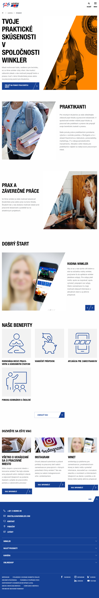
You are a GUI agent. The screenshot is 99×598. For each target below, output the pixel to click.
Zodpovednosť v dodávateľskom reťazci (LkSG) (17, 583)
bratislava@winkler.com (16, 516)
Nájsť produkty (10, 548)
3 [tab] (52, 310)
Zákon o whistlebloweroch (11, 586)
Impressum (5, 577)
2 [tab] (50, 310)
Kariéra (6, 555)
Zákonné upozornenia (9, 580)
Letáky (10, 532)
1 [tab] (49, 310)
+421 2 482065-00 (14, 511)
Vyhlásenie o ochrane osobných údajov (26, 577)
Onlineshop (8, 562)
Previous (88, 308)
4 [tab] (54, 310)
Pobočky (11, 526)
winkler (7, 541)
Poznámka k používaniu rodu (29, 580)
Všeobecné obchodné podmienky (13, 588)
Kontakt (11, 521)
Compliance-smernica (31, 586)
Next (91, 308)
